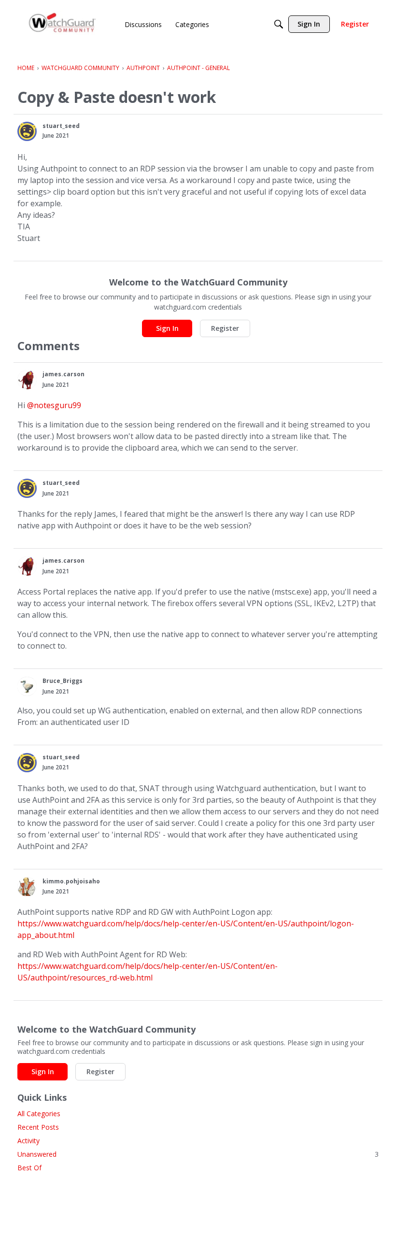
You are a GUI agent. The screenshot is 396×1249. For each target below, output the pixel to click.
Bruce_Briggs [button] (62, 681)
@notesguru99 (54, 405)
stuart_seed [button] (61, 126)
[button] (27, 131)
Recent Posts (38, 1127)
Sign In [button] (167, 328)
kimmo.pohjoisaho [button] (71, 881)
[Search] (278, 24)
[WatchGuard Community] (62, 24)
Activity (28, 1140)
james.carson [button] (63, 374)
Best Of (29, 1167)
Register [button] (225, 328)
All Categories (38, 1113)
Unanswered (198, 1154)
